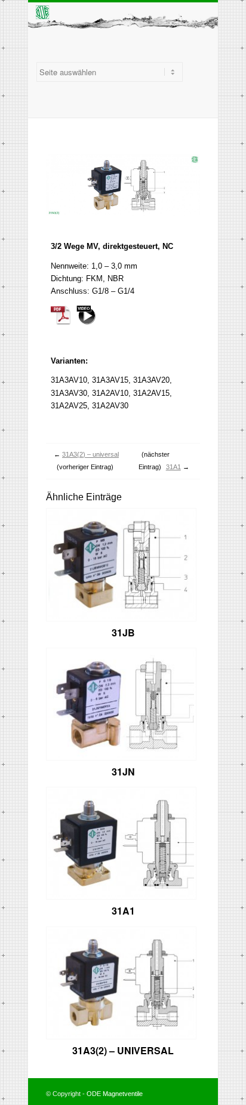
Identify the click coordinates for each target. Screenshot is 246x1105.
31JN (123, 771)
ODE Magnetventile (115, 1093)
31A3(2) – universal (90, 454)
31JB (123, 632)
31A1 (173, 466)
